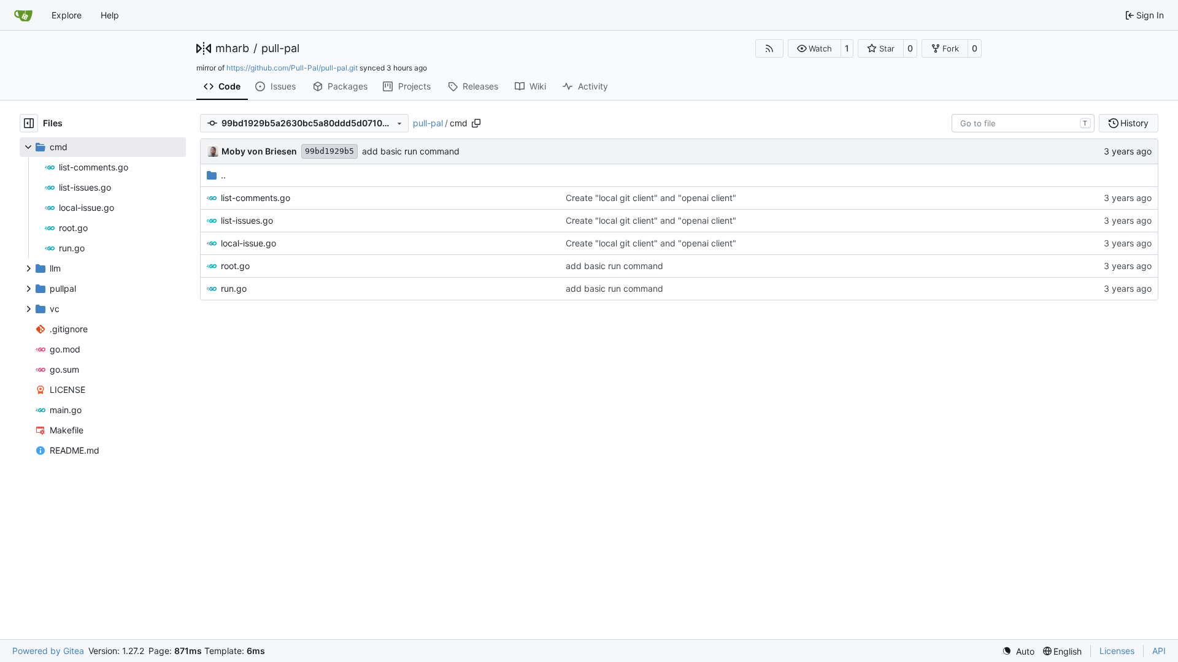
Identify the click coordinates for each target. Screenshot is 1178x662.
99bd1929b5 (329, 151)
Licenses (1116, 650)
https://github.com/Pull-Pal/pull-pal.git (292, 67)
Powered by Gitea (48, 650)
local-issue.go (248, 243)
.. (223, 175)
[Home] (23, 15)
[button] (814, 48)
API (1159, 650)
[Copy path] (476, 123)
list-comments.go (255, 197)
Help (110, 15)
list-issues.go (247, 220)
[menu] (1018, 651)
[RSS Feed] (769, 48)
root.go (235, 266)
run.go (234, 288)
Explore (67, 15)
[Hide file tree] (29, 123)
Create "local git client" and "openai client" (651, 197)
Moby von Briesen (259, 151)
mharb (232, 48)
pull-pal (280, 48)
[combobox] (1023, 123)
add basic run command (411, 151)
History (1134, 123)
